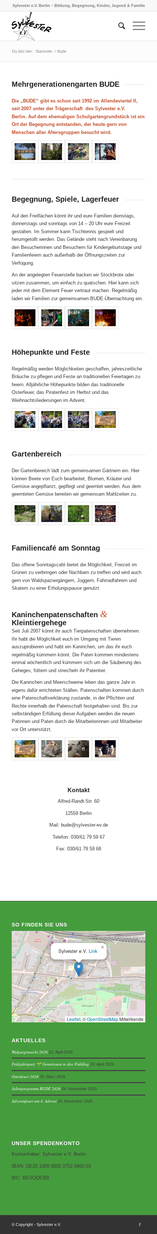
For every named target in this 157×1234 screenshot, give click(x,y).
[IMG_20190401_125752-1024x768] (78, 151)
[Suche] (118, 26)
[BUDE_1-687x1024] (51, 513)
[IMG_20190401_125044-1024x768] (78, 513)
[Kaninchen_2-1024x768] (78, 748)
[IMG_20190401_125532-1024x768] (105, 151)
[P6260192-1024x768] (25, 513)
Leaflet (73, 1019)
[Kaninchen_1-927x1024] (51, 748)
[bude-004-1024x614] (105, 317)
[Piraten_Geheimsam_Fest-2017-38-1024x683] (51, 419)
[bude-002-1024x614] (51, 317)
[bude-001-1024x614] (25, 317)
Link (93, 950)
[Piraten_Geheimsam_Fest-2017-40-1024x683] (25, 419)
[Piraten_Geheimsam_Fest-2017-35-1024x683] (25, 151)
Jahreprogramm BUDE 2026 (36, 1088)
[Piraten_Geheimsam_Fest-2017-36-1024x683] (78, 419)
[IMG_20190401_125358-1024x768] (105, 748)
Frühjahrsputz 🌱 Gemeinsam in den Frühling (50, 1064)
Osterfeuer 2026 (25, 1076)
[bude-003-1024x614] (78, 317)
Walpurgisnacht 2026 (30, 1052)
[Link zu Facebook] (139, 1224)
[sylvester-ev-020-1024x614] (105, 419)
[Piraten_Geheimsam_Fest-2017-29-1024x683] (51, 151)
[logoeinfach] (65, 26)
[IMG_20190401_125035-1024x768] (105, 513)
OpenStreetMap (102, 1019)
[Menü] (135, 26)
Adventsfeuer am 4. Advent (34, 1101)
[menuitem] (118, 26)
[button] (78, 969)
